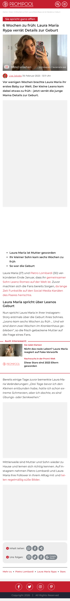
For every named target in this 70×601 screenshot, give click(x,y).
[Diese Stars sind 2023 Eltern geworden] (11, 364)
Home (5, 12)
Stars (11, 12)
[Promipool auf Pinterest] (51, 586)
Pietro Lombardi (41, 273)
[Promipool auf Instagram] (40, 586)
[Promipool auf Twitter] (29, 586)
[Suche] (57, 4)
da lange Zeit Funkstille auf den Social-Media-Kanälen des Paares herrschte (35, 291)
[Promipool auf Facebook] (18, 586)
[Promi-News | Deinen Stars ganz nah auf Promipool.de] (29, 4)
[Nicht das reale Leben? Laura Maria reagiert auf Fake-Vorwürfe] (11, 350)
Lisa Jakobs (15, 76)
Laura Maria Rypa (47, 571)
